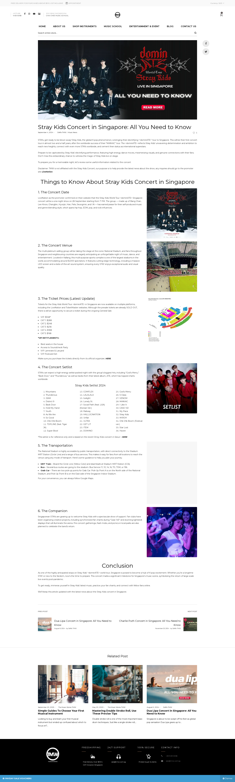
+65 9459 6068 (171, 756)
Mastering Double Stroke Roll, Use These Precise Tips (114, 712)
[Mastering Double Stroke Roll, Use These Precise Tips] (117, 684)
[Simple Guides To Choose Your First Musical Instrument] (63, 684)
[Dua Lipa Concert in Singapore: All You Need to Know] (172, 684)
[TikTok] (39, 13)
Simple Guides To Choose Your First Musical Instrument (61, 712)
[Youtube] (34, 13)
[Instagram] (29, 13)
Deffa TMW (60, 132)
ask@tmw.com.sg (173, 761)
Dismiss (228, 778)
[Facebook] (25, 13)
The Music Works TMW (66, 707)
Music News (72, 132)
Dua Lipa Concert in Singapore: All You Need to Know (171, 712)
